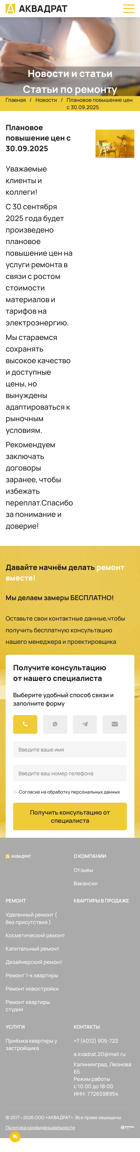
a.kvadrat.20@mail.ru (99, 1054)
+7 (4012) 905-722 (96, 1040)
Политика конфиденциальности (40, 1127)
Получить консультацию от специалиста (70, 816)
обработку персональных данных (83, 792)
